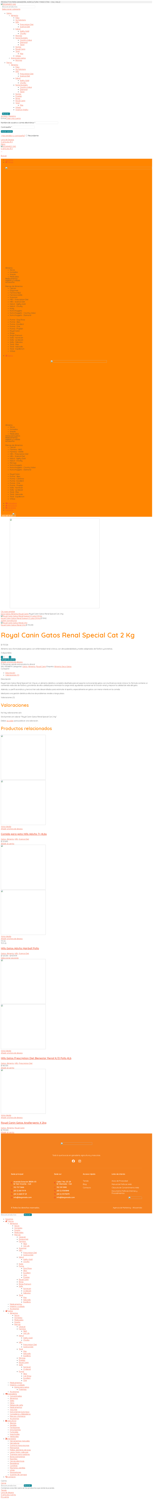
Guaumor (23, 1248)
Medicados (18, 1232)
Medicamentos (11, 279)
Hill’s (20, 1250)
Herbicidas (14, 1436)
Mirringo (18, 36)
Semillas (13, 1425)
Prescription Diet (26, 24)
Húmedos (18, 1228)
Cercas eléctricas (17, 1461)
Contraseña (6, 127)
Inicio (3, 614)
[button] (7, 843)
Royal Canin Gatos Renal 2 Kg (13, 625)
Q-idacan (27, 1291)
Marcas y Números (17, 1416)
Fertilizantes (15, 1427)
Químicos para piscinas (19, 1445)
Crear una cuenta (13, 118)
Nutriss (18, 47)
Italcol (17, 29)
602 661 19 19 (6, 516)
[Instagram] (80, 1161)
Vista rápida (6, 826)
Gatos (9, 13)
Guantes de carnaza (18, 1474)
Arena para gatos (18, 58)
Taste (22, 44)
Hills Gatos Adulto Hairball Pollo (20, 948)
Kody (21, 1264)
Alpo (25, 1270)
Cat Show (27, 1376)
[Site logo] (8, 4)
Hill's (17, 22)
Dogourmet (23, 1239)
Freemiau (23, 1389)
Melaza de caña (16, 1405)
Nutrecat (27, 1367)
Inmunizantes (15, 1430)
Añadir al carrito (8, 660)
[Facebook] (73, 1161)
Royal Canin (20, 49)
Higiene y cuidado (17, 1306)
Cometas (13, 1465)
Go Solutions (20, 20)
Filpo (17, 18)
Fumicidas (14, 1432)
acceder (10, 721)
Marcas (17, 1235)
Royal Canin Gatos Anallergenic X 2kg (23, 1122)
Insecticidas (15, 1434)
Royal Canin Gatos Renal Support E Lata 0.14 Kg (21, 618)
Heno (12, 1403)
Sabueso (27, 1293)
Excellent (27, 1273)
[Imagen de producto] (23, 824)
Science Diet (25, 27)
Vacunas (13, 1409)
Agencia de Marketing (122, 1208)
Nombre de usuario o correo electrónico (18, 123)
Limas (12, 1470)
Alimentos (14, 1223)
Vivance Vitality (21, 110)
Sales (12, 1400)
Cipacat (22, 1326)
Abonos (13, 1423)
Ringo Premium (25, 1284)
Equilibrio (27, 1302)
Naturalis (27, 1300)
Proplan (18, 96)
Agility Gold (24, 31)
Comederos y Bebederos (20, 1414)
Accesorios (14, 1309)
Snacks (17, 1230)
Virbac (18, 56)
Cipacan (22, 1237)
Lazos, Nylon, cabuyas (19, 1452)
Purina (21, 1266)
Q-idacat (27, 1369)
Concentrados (16, 1396)
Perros (9, 62)
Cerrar (3, 1483)
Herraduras (14, 1443)
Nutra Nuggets (21, 38)
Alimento (14, 15)
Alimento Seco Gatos (62, 666)
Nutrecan (27, 1288)
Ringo (17, 98)
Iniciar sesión (7, 131)
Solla (21, 1286)
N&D (25, 1244)
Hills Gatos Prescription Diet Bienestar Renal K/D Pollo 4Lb (36, 1058)
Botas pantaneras (17, 1457)
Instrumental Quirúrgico (19, 1412)
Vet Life (26, 1246)
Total (17, 51)
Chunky (23, 33)
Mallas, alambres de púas (20, 1450)
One (25, 1275)
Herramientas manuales (20, 1441)
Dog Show (27, 1268)
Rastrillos (13, 1459)
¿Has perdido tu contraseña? (13, 136)
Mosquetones (15, 1472)
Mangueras (14, 1448)
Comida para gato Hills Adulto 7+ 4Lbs (24, 834)
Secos (16, 1226)
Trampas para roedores (20, 1454)
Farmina (22, 1241)
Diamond (23, 42)
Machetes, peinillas (17, 1468)
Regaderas (14, 1463)
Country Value (26, 40)
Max (21, 53)
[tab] (78, 673)
